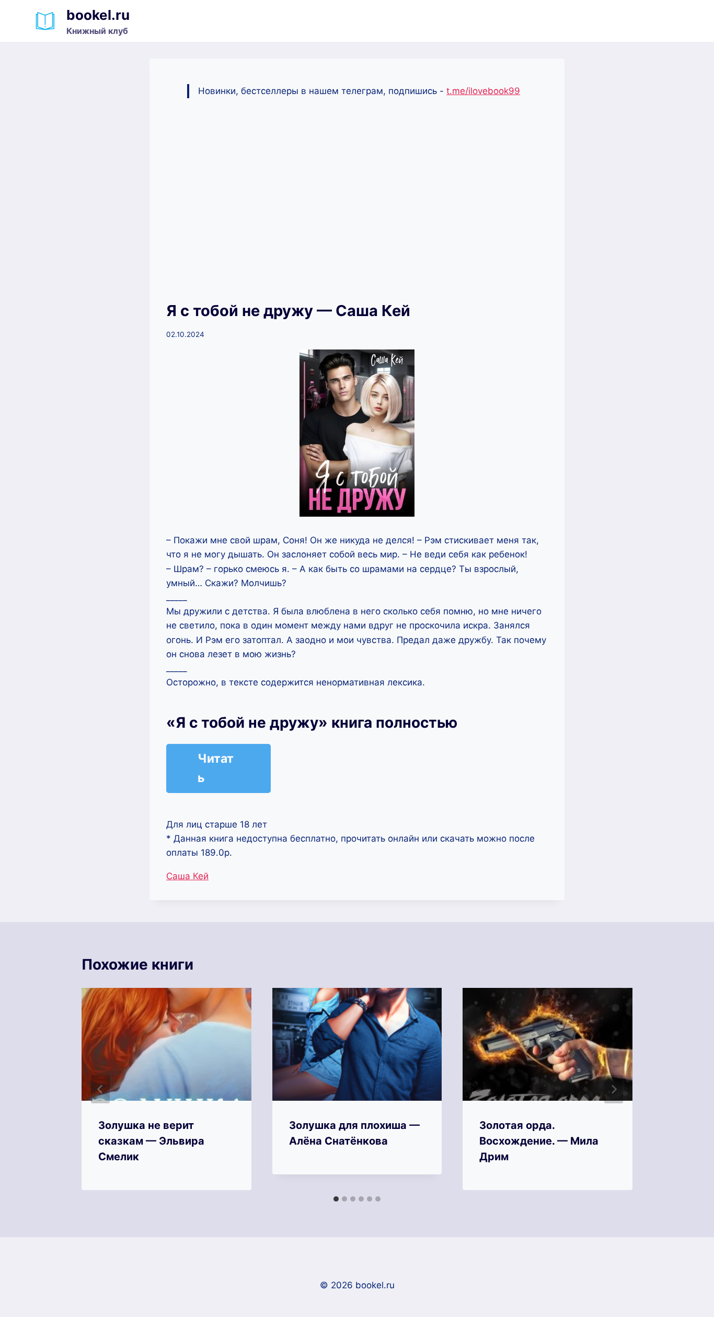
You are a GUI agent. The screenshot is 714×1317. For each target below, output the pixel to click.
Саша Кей (187, 876)
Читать (216, 768)
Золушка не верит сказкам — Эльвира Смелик (151, 1141)
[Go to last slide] (100, 1089)
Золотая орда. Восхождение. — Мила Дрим (538, 1141)
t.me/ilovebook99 (483, 91)
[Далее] (613, 1089)
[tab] (336, 1199)
